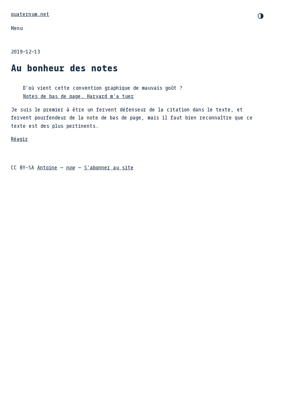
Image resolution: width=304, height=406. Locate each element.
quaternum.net (30, 14)
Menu (17, 28)
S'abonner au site (109, 167)
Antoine (47, 167)
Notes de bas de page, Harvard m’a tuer (78, 96)
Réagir (19, 139)
